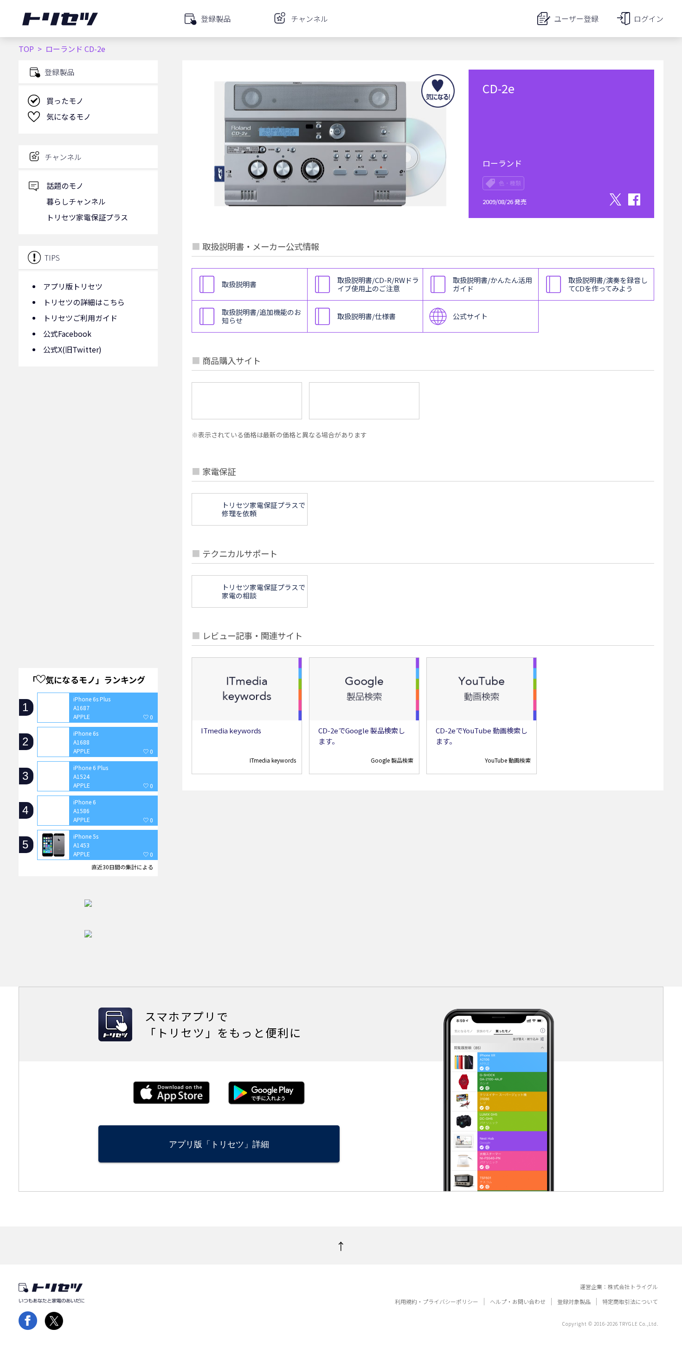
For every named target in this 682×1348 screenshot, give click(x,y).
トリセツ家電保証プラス (87, 217)
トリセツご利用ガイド (80, 317)
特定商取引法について (630, 1301)
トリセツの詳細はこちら (84, 302)
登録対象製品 (574, 1301)
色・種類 (510, 183)
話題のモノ (65, 185)
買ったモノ (65, 100)
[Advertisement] (88, 448)
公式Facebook (67, 333)
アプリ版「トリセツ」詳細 (219, 1144)
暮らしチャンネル (76, 201)
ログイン (648, 18)
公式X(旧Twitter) (72, 349)
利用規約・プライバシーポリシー (436, 1301)
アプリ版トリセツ (73, 286)
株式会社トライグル (633, 1286)
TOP (26, 48)
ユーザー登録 (576, 18)
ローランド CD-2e (75, 48)
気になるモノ (68, 116)
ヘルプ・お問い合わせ (518, 1301)
